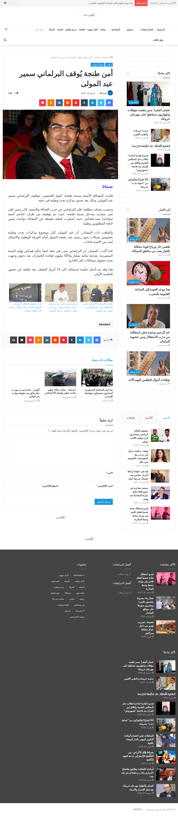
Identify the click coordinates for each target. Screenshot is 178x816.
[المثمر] (60, 517)
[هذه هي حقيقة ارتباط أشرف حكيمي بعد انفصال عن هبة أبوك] (160, 476)
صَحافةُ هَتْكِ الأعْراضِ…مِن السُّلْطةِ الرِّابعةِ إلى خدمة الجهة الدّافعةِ (138, 756)
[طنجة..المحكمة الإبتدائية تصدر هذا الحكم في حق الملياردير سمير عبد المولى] (96, 292)
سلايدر (97, 57)
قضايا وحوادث (146, 29)
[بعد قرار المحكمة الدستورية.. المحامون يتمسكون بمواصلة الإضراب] (97, 377)
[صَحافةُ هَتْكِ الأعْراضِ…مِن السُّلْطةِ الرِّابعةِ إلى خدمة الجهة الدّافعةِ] (165, 757)
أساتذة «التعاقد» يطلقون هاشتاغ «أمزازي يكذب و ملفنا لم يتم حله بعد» (137, 772)
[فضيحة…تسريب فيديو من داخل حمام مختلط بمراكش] (165, 626)
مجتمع (130, 29)
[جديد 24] (89, 15)
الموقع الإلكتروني (50, 485)
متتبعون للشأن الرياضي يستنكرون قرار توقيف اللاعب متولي (139, 436)
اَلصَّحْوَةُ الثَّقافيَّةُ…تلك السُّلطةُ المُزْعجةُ (151, 146)
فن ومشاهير (79, 604)
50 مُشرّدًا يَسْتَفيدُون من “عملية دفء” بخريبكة (138, 183)
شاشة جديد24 (58, 599)
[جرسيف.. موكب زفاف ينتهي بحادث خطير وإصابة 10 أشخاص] (60, 377)
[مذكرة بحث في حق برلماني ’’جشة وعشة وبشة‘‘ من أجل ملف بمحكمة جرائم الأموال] (61, 292)
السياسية (115, 29)
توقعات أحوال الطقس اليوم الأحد (149, 380)
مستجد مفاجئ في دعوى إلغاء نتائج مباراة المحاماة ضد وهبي (139, 493)
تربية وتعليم (71, 29)
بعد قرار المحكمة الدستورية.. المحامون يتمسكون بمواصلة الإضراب (98, 393)
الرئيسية (161, 29)
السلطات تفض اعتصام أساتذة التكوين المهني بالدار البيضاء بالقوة (139, 739)
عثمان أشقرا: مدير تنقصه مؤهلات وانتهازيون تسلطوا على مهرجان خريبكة (149, 114)
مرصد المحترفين (77, 616)
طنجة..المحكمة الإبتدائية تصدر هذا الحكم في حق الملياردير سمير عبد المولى (98, 307)
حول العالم (158, 39)
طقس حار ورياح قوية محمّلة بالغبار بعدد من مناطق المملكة (151, 248)
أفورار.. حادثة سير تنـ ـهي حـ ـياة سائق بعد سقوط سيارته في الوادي (25, 393)
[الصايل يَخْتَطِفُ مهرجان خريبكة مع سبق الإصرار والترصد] (165, 790)
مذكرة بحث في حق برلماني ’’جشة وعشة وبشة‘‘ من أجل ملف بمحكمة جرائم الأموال (62, 307)
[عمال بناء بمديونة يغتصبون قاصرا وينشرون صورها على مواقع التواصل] (165, 602)
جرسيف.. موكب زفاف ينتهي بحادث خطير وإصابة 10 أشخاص (60, 391)
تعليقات (131, 417)
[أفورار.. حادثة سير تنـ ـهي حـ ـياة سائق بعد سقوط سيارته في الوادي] (23, 377)
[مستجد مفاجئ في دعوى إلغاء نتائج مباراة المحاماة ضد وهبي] (160, 492)
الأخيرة (149, 417)
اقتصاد (82, 29)
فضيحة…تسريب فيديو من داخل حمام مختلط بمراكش (146, 627)
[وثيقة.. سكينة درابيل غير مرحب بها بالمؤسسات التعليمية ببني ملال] (160, 455)
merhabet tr (78, 575)
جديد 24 (103, 93)
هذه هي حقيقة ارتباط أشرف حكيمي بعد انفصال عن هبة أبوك (137, 475)
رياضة (103, 29)
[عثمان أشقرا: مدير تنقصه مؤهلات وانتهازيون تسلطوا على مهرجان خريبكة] (165, 666)
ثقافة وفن (80, 593)
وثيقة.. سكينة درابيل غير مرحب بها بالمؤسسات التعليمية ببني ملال (138, 456)
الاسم (109, 472)
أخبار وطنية (79, 581)
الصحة (60, 29)
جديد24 (68, 593)
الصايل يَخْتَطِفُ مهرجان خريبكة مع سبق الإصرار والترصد (138, 787)
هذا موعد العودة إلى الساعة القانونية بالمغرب (111, 3)
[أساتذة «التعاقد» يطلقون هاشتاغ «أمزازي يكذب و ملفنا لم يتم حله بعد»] (165, 773)
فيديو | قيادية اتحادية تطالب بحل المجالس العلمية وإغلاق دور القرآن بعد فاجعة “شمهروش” (138, 163)
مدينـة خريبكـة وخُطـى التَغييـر (141, 132)
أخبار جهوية (92, 29)
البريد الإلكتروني (104, 485)
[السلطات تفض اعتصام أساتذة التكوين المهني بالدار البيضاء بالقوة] (165, 740)
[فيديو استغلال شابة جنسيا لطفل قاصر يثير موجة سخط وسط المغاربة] (160, 513)
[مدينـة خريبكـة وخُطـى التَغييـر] (160, 135)
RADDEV (137, 809)
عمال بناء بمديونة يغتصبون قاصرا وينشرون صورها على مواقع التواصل (145, 605)
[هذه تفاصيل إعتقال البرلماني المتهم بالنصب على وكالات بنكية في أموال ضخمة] (25, 292)
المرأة (52, 29)
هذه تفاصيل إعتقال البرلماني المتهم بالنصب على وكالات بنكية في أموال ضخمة (25, 307)
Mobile (103, 324)
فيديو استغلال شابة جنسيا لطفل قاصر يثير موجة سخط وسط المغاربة (139, 514)
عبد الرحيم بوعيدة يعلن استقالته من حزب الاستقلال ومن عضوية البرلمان (150, 336)
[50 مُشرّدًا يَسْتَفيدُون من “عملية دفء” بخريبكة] (160, 184)
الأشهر (166, 417)
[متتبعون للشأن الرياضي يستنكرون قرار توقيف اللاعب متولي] (160, 435)
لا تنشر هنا (79, 610)
